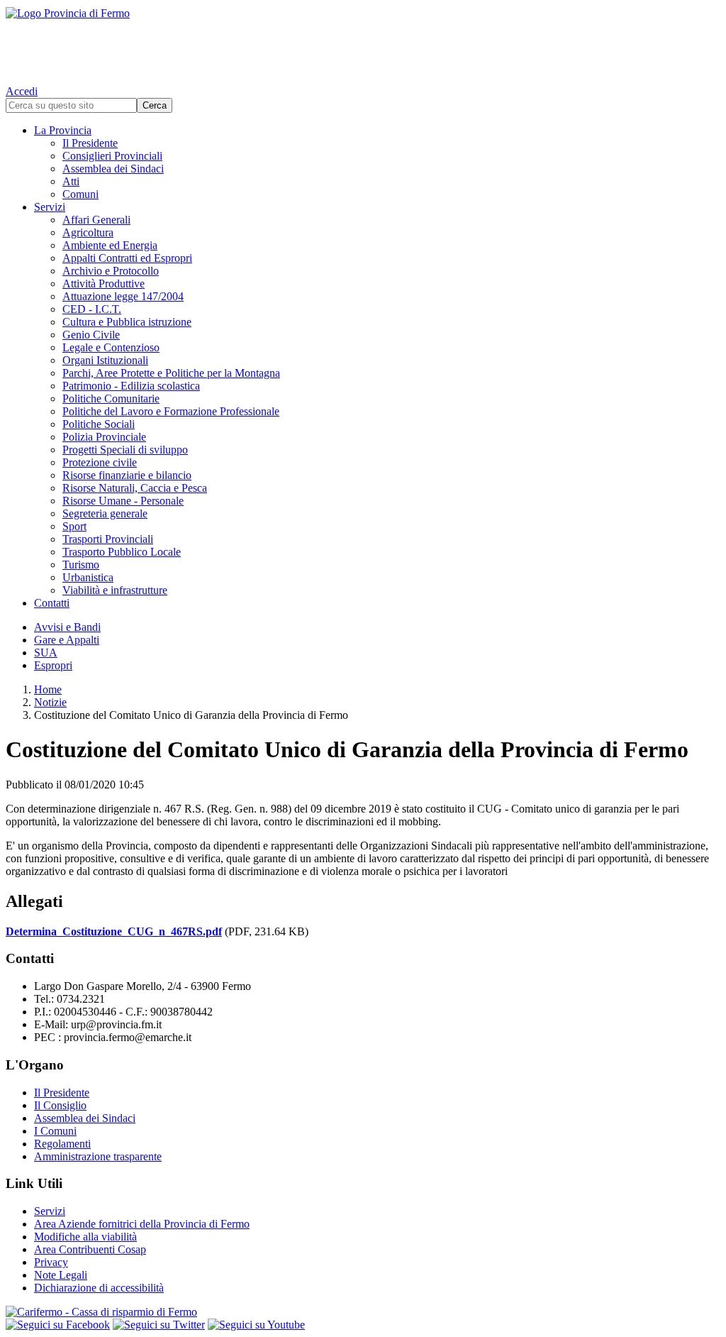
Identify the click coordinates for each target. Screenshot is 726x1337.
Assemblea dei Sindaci (113, 169)
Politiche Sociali (98, 424)
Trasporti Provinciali (107, 539)
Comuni (80, 194)
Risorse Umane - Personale (123, 501)
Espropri (53, 665)
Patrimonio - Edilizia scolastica (131, 386)
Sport (74, 526)
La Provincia (62, 130)
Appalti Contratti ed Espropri (127, 258)
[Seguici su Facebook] (58, 1325)
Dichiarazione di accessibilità (99, 1288)
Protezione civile (99, 462)
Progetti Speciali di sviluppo (125, 450)
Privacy (51, 1262)
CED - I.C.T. (91, 309)
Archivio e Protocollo (110, 271)
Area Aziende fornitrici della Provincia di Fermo (142, 1224)
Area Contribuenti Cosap (90, 1249)
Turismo (80, 565)
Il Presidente (90, 143)
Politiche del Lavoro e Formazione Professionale (170, 411)
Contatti (51, 603)
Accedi (22, 91)
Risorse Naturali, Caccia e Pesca (134, 488)
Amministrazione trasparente (98, 1156)
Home (48, 689)
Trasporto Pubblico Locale (121, 552)
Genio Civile (91, 335)
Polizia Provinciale (104, 437)
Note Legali (60, 1275)
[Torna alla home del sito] (363, 42)
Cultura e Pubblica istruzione (126, 322)
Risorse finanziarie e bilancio (126, 475)
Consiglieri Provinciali (112, 156)
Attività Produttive (103, 283)
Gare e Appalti (66, 640)
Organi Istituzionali (105, 360)
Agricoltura (87, 232)
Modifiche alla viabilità (85, 1237)
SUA (45, 653)
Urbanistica (87, 577)
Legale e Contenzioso (111, 347)
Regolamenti (62, 1144)
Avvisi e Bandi (67, 627)
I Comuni (55, 1131)
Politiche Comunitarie (111, 398)
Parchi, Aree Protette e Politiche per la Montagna (171, 373)
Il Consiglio (60, 1105)
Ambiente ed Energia (109, 245)
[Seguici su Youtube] (256, 1325)
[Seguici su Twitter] (159, 1325)
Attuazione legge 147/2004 (123, 296)
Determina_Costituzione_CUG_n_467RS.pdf (114, 931)
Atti (70, 181)
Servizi (49, 207)
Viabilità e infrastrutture (114, 590)
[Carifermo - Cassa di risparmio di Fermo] (363, 1312)
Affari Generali (96, 220)
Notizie (50, 702)
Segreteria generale (104, 513)
